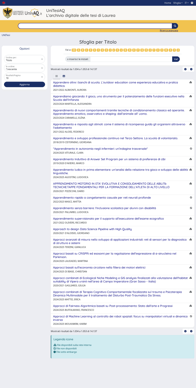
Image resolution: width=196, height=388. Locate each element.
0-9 (74, 50)
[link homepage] (5, 3)
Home (167, 2)
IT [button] (186, 2)
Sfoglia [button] (177, 2)
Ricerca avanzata (169, 30)
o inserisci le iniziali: (77, 59)
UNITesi (6, 35)
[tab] (56, 76)
